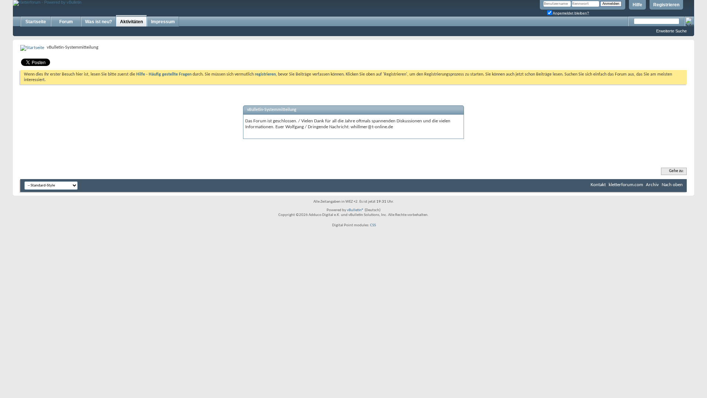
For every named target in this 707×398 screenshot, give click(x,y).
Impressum (163, 21)
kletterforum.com (626, 184)
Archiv (652, 184)
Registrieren (666, 4)
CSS (373, 225)
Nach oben (672, 184)
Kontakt (598, 184)
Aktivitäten (131, 21)
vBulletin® (355, 210)
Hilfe (637, 4)
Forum (66, 21)
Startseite (35, 21)
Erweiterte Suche (671, 31)
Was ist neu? (98, 21)
